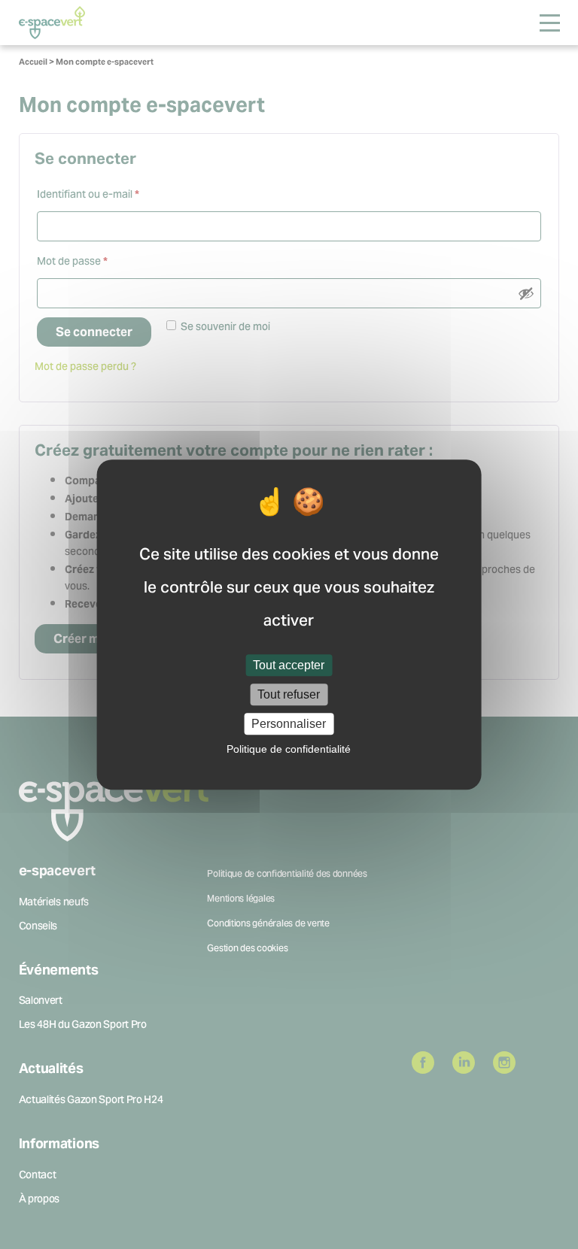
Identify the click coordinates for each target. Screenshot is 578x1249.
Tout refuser (288, 694)
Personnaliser (288, 723)
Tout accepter (288, 665)
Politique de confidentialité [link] (289, 749)
